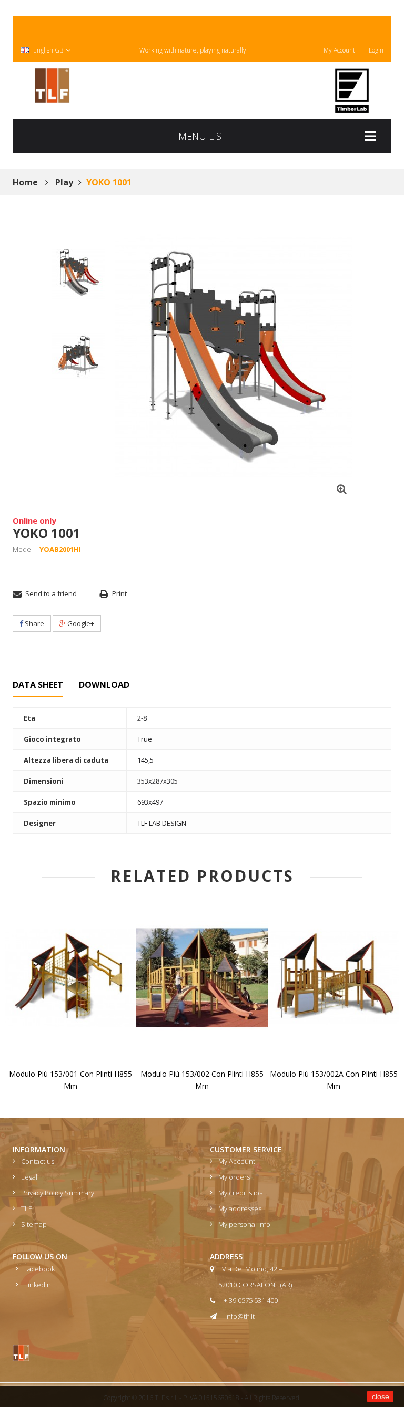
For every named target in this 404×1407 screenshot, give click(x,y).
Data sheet (38, 685)
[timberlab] (351, 91)
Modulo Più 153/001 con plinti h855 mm (70, 1080)
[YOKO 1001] (78, 273)
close (380, 1396)
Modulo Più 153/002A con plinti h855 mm (334, 1080)
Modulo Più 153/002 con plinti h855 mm (202, 1080)
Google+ (80, 623)
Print (119, 593)
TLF (26, 1208)
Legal (29, 1177)
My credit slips (240, 1192)
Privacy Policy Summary (57, 1192)
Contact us (37, 1161)
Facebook (39, 1269)
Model (23, 549)
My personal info (244, 1224)
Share (33, 623)
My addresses (239, 1208)
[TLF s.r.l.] (52, 85)
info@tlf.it (240, 1316)
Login (376, 50)
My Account (339, 50)
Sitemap (34, 1224)
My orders (234, 1177)
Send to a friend (51, 593)
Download (104, 685)
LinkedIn (37, 1284)
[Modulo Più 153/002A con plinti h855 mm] (333, 977)
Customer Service (246, 1149)
